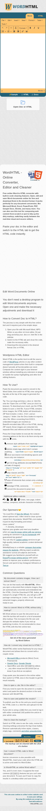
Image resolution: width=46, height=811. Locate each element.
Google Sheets (25, 663)
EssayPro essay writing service (15, 558)
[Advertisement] (23, 135)
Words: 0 (41, 91)
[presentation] (3, 20)
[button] (2, 28)
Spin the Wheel (23, 514)
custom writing (22, 540)
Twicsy (5, 565)
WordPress (13, 362)
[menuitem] (4, 20)
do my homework (29, 535)
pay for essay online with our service (26, 532)
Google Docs (12, 663)
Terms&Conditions (35, 801)
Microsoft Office (13, 658)
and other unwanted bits (31, 731)
